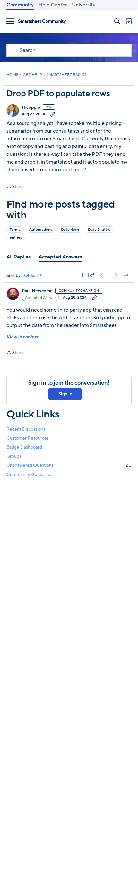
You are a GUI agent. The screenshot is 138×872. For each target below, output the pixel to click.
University (83, 4)
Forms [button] (15, 229)
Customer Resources (27, 438)
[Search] (117, 21)
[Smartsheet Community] (42, 21)
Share (15, 186)
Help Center (53, 4)
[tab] (19, 256)
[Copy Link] (52, 114)
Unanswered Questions (69, 465)
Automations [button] (40, 229)
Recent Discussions (25, 429)
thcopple (31, 107)
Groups (13, 456)
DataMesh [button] (70, 229)
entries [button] (16, 237)
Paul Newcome (37, 291)
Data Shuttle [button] (99, 229)
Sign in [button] (65, 394)
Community (20, 4)
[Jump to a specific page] (126, 275)
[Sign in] (128, 21)
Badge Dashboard (24, 447)
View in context (22, 337)
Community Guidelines (29, 475)
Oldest (31, 275)
